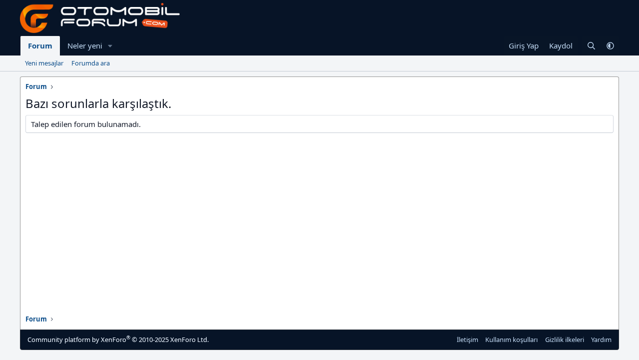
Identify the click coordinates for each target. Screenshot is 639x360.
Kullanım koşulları (511, 339)
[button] (110, 46)
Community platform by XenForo (118, 339)
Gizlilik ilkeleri (564, 339)
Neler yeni (84, 45)
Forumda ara (90, 63)
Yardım (601, 339)
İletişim (467, 339)
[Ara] (591, 46)
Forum (40, 45)
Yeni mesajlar (44, 63)
